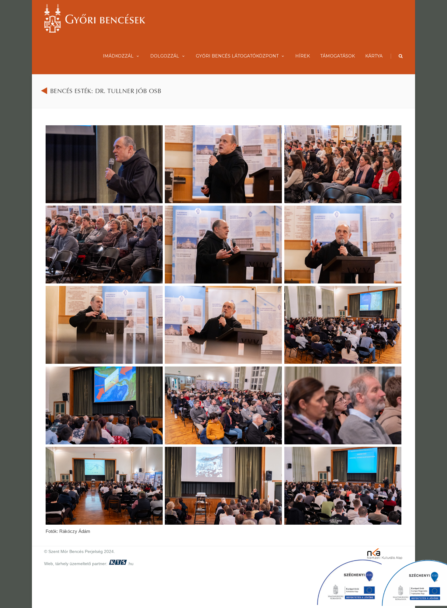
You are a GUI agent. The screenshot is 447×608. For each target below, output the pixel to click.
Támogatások (337, 56)
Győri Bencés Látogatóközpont (237, 56)
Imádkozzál (118, 56)
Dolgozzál (164, 56)
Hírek (302, 56)
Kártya (374, 56)
